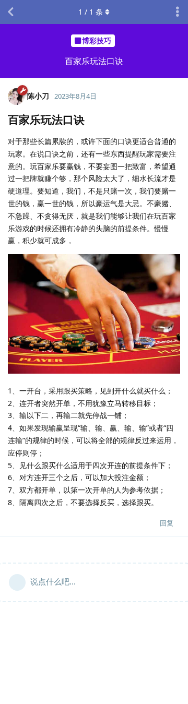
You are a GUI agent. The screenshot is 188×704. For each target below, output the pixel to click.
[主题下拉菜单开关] (177, 12)
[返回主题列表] (10, 12)
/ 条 (90, 12)
